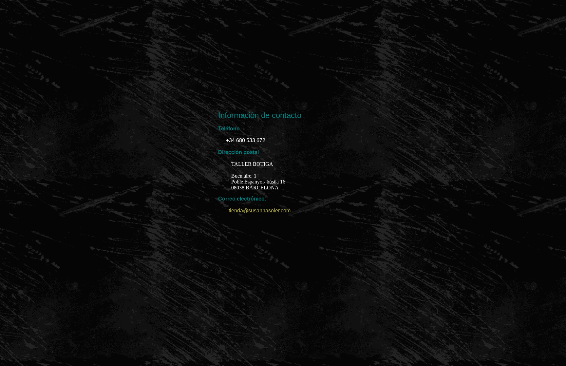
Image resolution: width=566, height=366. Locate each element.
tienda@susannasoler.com (260, 210)
